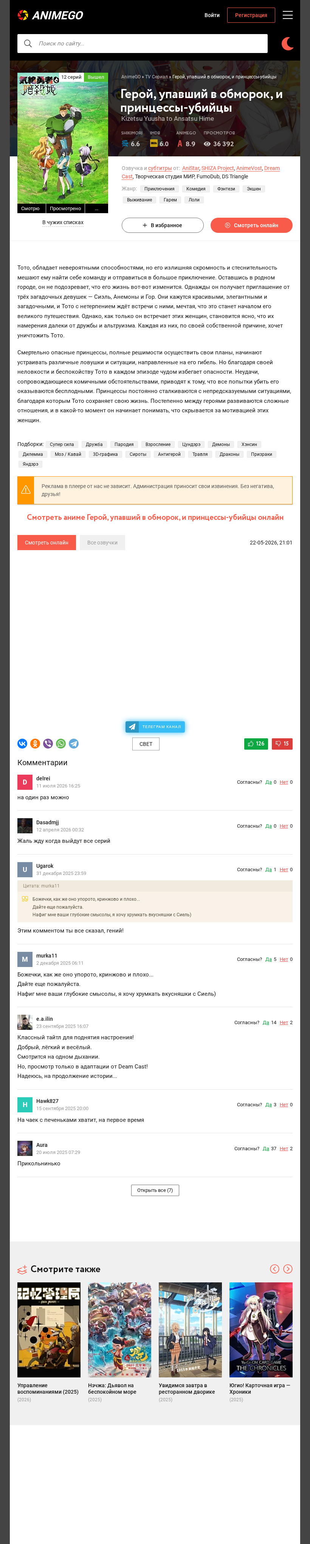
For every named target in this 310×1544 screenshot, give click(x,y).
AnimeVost (249, 168)
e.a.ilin (44, 1019)
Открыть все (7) (155, 1190)
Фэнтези (226, 189)
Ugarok (44, 866)
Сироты (138, 454)
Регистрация (251, 15)
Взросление (158, 444)
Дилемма (33, 454)
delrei (43, 778)
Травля (200, 454)
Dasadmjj (47, 822)
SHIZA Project (218, 168)
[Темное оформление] (287, 43)
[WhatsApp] (61, 744)
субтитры (160, 168)
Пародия (124, 444)
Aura (42, 1145)
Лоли (194, 200)
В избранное (166, 225)
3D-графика (105, 454)
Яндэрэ (30, 464)
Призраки (261, 454)
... (96, 208)
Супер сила (62, 444)
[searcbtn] (28, 43)
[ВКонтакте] (22, 744)
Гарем (170, 200)
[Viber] (48, 744)
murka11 (46, 956)
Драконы (229, 454)
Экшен (254, 189)
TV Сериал (156, 77)
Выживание (139, 200)
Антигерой (169, 454)
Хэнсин (249, 444)
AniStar (190, 168)
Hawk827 (47, 1101)
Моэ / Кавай (68, 454)
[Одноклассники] (35, 744)
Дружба (94, 444)
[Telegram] (74, 744)
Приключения (159, 189)
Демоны (221, 444)
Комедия (196, 189)
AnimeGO (57, 15)
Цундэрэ (191, 444)
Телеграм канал (162, 727)
